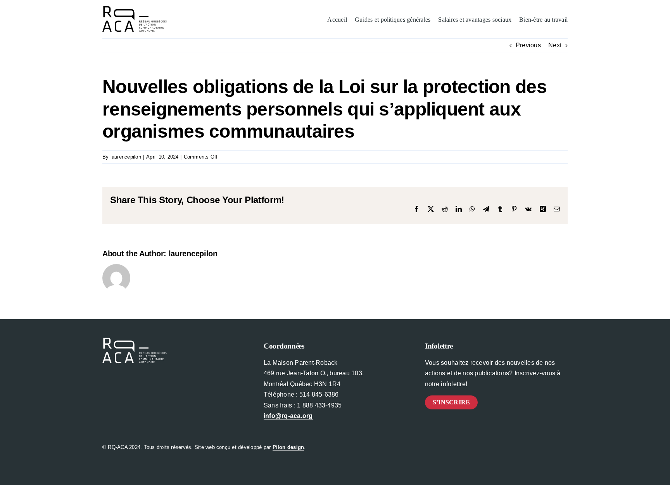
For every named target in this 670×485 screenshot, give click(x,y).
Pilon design (288, 447)
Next (554, 45)
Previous (528, 45)
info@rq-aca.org (288, 416)
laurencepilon (126, 157)
